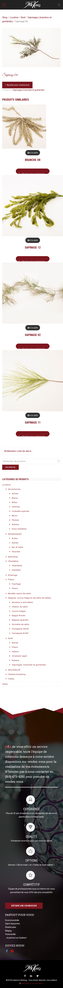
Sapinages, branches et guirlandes (28, 90)
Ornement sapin (19, 656)
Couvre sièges (19, 611)
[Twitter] (37, 975)
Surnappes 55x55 (20, 629)
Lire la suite (33, 153)
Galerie (15, 651)
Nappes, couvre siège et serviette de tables (29, 598)
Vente (5, 684)
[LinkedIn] (31, 975)
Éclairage (12, 575)
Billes (14, 502)
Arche (15, 538)
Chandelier (13, 561)
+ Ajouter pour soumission (17, 85)
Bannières (13, 557)
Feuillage (16, 584)
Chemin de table (20, 607)
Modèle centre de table (19, 593)
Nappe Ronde (18, 615)
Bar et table (17, 547)
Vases (11, 679)
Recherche (10, 467)
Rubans (15, 524)
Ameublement (15, 534)
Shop (4, 17)
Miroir (15, 516)
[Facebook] (25, 975)
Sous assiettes (19, 529)
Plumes (15, 520)
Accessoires (14, 489)
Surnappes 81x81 (20, 633)
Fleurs (11, 579)
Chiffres (16, 507)
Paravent (16, 552)
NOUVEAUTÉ (14, 670)
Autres (15, 493)
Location (14, 17)
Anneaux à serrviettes (22, 602)
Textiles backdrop (17, 674)
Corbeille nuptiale (20, 511)
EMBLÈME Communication (32, 983)
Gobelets (16, 570)
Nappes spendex (20, 620)
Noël (23, 17)
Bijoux (15, 498)
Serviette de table (20, 624)
